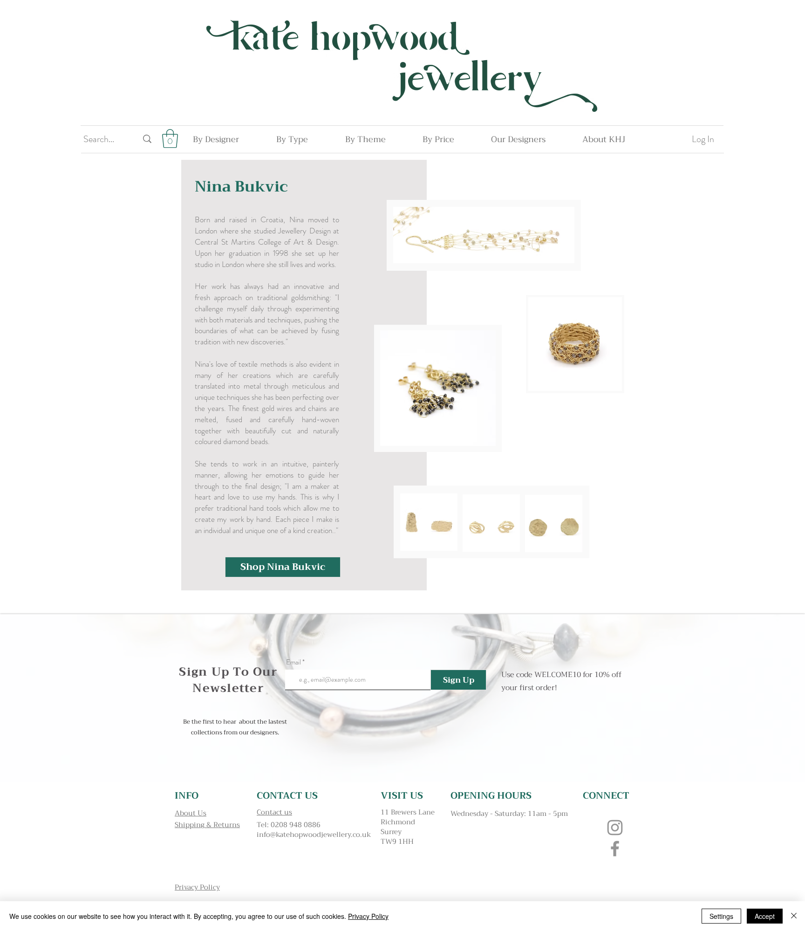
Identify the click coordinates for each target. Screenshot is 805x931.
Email (293, 662)
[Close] (793, 916)
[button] (170, 138)
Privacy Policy (368, 916)
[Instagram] (615, 827)
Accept (765, 916)
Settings (721, 916)
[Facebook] (615, 848)
